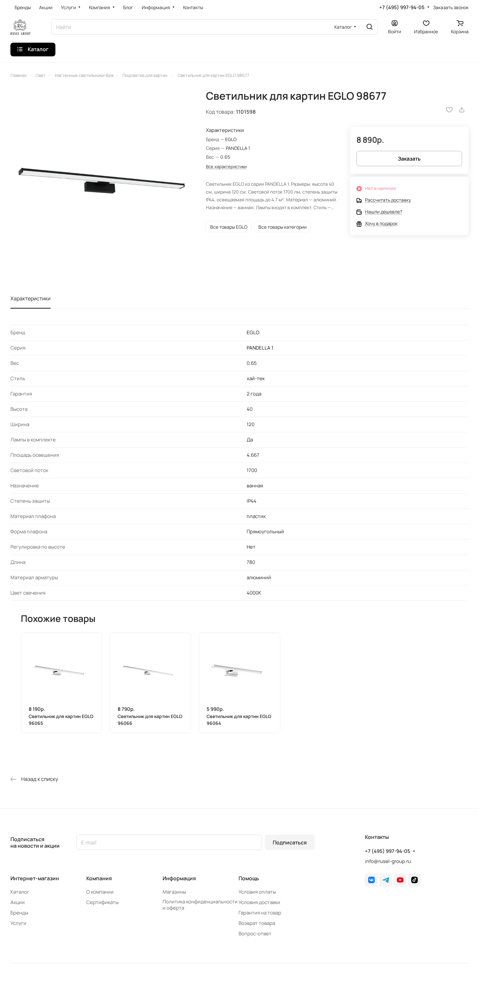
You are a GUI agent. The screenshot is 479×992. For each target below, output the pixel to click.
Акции (17, 902)
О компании (100, 891)
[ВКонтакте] (371, 879)
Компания (99, 878)
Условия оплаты (257, 891)
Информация (179, 878)
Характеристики (30, 298)
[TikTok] (414, 879)
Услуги (18, 923)
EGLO (253, 332)
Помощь (249, 878)
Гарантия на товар (260, 912)
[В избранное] (449, 110)
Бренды (19, 912)
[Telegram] (385, 879)
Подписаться (290, 842)
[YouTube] (400, 879)
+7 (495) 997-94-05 (402, 7)
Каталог (19, 891)
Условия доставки (259, 902)
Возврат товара (257, 923)
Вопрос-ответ (255, 933)
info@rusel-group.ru (388, 861)
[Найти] (369, 27)
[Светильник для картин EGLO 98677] (101, 181)
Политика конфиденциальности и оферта (200, 904)
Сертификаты (102, 902)
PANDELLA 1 (260, 347)
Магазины (174, 891)
